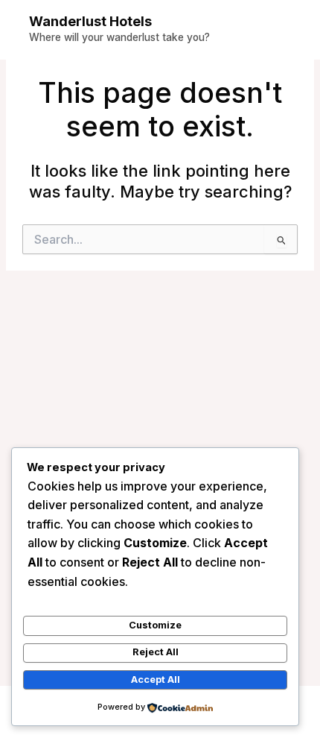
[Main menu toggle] (285, 29)
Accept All (155, 679)
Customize (155, 625)
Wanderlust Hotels (90, 21)
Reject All (155, 652)
